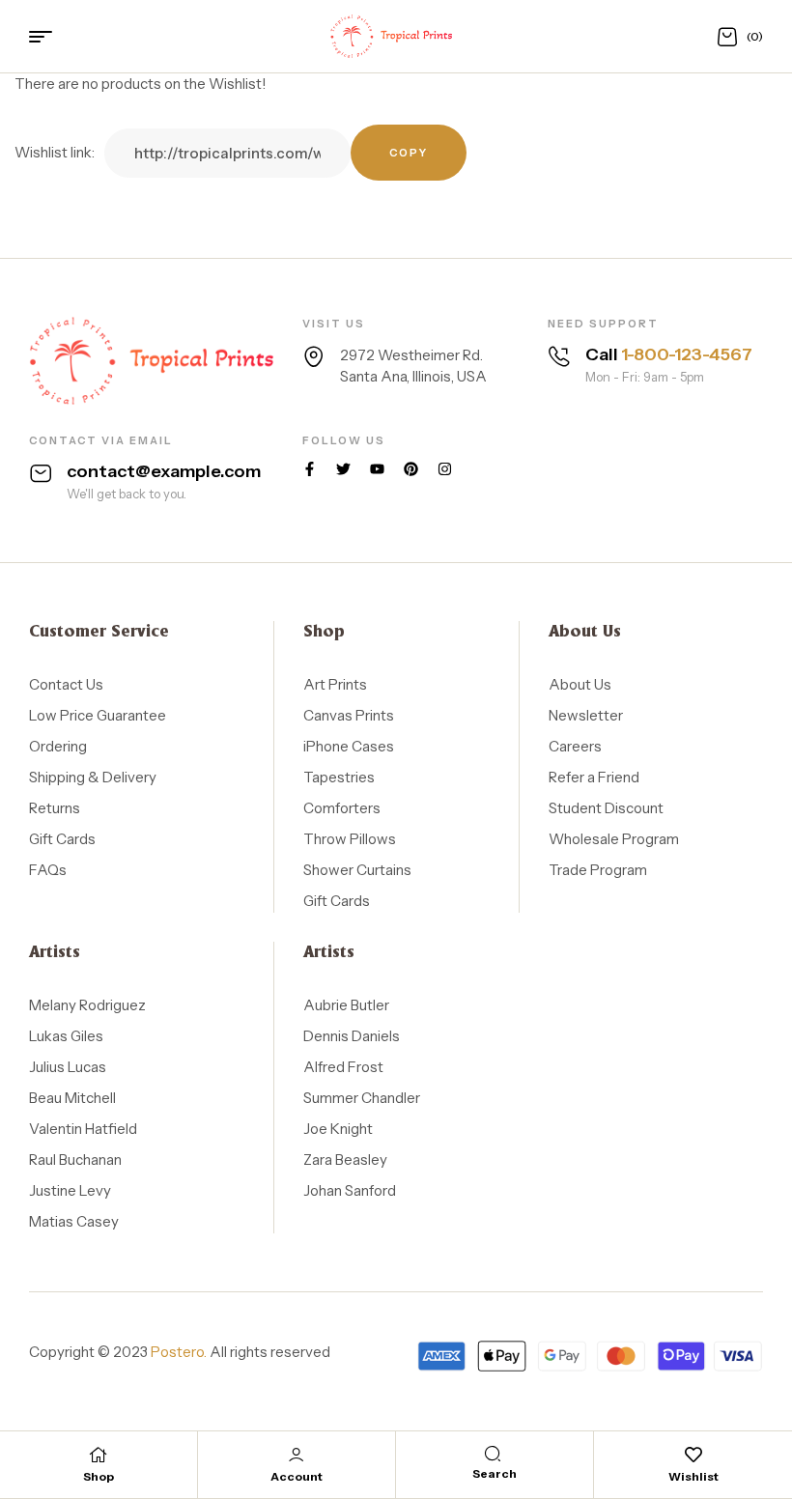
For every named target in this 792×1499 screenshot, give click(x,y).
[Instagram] (445, 469)
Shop (98, 1476)
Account (296, 1476)
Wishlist (693, 1476)
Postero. (179, 1352)
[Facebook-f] (309, 469)
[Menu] (48, 36)
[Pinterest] (411, 469)
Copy (408, 152)
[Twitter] (343, 469)
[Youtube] (377, 469)
